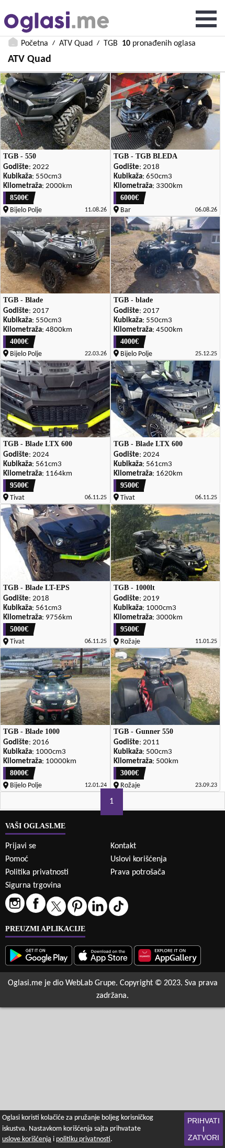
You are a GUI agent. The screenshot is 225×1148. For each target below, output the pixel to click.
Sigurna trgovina (33, 885)
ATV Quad (76, 43)
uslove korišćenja (26, 1139)
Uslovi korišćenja (138, 859)
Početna (34, 43)
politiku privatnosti (83, 1139)
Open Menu (206, 18)
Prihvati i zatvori (203, 1129)
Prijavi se (20, 846)
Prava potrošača (137, 872)
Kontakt (123, 846)
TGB (111, 43)
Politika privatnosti (37, 872)
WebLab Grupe (90, 983)
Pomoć (16, 859)
